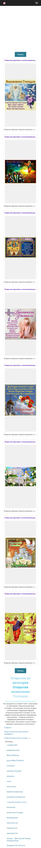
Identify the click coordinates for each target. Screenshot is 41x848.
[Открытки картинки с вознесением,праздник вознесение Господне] (20, 95)
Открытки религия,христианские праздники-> (16, 732)
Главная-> (8, 727)
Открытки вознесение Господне (16, 738)
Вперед (20, 54)
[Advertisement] (20, 28)
